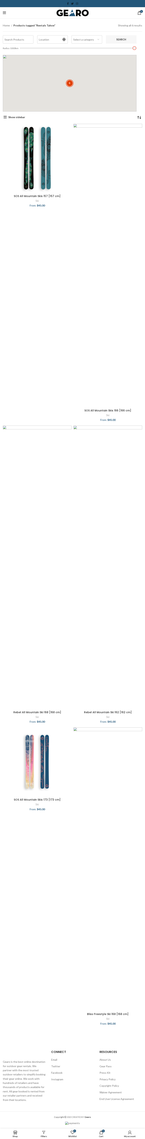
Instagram (57, 1079)
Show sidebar (16, 117)
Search (121, 39)
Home (6, 25)
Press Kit (104, 1072)
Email (54, 1059)
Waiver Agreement (110, 1092)
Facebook (56, 1072)
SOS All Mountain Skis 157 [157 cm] (37, 196)
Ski (37, 200)
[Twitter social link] (72, 3)
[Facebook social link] (68, 3)
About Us (105, 1059)
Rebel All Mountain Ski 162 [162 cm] (108, 712)
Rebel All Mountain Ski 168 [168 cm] (37, 712)
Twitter (55, 1066)
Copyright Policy (109, 1085)
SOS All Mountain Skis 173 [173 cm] (37, 800)
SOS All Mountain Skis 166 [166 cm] (107, 410)
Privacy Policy (107, 1079)
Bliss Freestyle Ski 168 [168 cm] (108, 1014)
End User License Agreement (116, 1098)
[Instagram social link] (77, 3)
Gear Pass (105, 1066)
